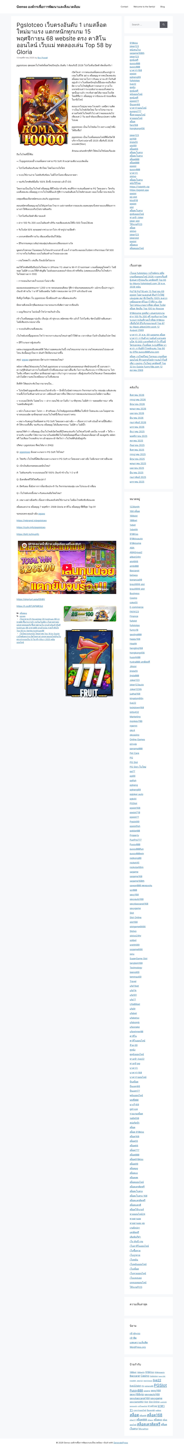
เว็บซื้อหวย (135, 1250)
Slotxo (133, 931)
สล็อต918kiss (136, 1159)
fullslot (133, 620)
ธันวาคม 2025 (137, 431)
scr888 (133, 890)
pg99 (132, 776)
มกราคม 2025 (137, 481)
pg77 (132, 771)
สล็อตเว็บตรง (136, 152)
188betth (141, 1372)
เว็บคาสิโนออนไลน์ (139, 1246)
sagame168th (137, 53)
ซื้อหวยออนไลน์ (137, 114)
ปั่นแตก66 (135, 104)
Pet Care (134, 753)
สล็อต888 (134, 159)
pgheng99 (135, 77)
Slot (132, 913)
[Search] (163, 24)
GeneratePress (121, 1442)
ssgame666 (136, 949)
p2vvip (133, 744)
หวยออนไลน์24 (137, 1214)
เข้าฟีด (133, 1338)
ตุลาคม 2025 (136, 440)
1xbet (133, 525)
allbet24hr (135, 557)
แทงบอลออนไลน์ (138, 1282)
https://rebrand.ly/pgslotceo (32, 520)
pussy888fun (137, 849)
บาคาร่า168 (136, 70)
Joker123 (135, 680)
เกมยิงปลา (135, 1227)
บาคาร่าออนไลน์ (138, 108)
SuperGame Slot (138, 958)
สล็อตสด (134, 1177)
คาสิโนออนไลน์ (137, 1040)
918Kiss (134, 534)
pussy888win (137, 853)
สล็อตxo (134, 244)
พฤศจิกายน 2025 (138, 436)
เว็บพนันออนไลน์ (138, 1264)
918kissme (135, 543)
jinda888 (134, 675)
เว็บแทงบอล (136, 1278)
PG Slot (134, 762)
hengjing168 (136, 648)
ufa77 (133, 999)
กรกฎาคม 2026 (138, 399)
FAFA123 (134, 611)
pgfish (133, 780)
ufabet (133, 1013)
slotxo (133, 176)
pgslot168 (135, 808)
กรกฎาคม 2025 (138, 454)
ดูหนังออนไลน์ (137, 214)
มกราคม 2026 (137, 427)
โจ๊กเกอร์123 (136, 224)
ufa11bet (134, 986)
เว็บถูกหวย (135, 1255)
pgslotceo (25, 452)
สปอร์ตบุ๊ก (134, 1122)
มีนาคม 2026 (136, 418)
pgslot (133, 73)
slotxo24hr (135, 935)
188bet (133, 520)
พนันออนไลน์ (136, 1095)
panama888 (136, 748)
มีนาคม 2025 (136, 472)
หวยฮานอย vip (137, 1223)
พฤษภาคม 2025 (138, 463)
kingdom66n (136, 698)
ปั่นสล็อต (134, 1081)
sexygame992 (137, 1402)
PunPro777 (136, 840)
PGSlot (133, 803)
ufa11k (133, 990)
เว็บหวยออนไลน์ (138, 1273)
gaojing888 (136, 634)
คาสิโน (133, 1036)
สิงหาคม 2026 (137, 395)
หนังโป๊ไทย (135, 183)
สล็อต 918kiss (137, 1132)
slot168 (134, 922)
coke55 (134, 602)
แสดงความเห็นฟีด (139, 1342)
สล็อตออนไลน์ (137, 248)
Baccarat (134, 570)
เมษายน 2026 (137, 413)
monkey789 (136, 721)
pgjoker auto (136, 794)
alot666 (134, 561)
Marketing (135, 716)
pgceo (25, 359)
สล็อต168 (134, 1136)
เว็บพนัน (134, 1259)
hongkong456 (137, 128)
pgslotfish (135, 826)
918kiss (134, 43)
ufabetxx (134, 1018)
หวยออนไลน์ (136, 118)
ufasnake (135, 1027)
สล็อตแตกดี (135, 1205)
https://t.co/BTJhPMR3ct (30, 606)
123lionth (135, 506)
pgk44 (133, 798)
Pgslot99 (134, 821)
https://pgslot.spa (139, 190)
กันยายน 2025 (137, 445)
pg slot (133, 197)
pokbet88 (135, 830)
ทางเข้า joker (136, 217)
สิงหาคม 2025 (137, 449)
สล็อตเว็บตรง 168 (138, 1196)
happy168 (135, 639)
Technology (136, 967)
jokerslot (134, 238)
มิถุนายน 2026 (137, 404)
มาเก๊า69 (134, 1104)
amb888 (134, 566)
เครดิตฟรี (134, 1232)
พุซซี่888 (134, 1100)
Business (134, 593)
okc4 (132, 730)
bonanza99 (136, 579)
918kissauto (136, 538)
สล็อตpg (23, 613)
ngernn (133, 725)
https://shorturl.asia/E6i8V (31, 599)
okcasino (134, 735)
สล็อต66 (134, 149)
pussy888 (135, 63)
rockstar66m (136, 867)
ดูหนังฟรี (134, 60)
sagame (134, 871)
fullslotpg (135, 80)
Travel (133, 981)
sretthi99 (135, 945)
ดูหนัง (132, 87)
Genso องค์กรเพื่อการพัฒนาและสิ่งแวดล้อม (48, 7)
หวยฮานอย (135, 1218)
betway (134, 575)
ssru (132, 954)
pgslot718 (135, 812)
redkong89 (135, 858)
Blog (162, 6)
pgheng (134, 785)
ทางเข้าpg (135, 1063)
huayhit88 (135, 657)
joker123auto (137, 684)
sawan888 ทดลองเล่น (141, 885)
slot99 (133, 145)
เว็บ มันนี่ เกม (136, 1241)
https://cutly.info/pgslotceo (31, 527)
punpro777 (135, 111)
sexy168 (134, 894)
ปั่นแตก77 (135, 1091)
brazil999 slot (137, 584)
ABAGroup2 (136, 552)
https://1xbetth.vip (139, 186)
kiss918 (134, 200)
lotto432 (134, 712)
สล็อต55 (134, 1141)
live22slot (135, 1385)
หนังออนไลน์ (136, 94)
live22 (133, 84)
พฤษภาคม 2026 (138, 408)
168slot (134, 516)
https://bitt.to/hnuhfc (28, 534)
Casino (133, 598)
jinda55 (134, 142)
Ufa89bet (135, 1004)
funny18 (134, 630)
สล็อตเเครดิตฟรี (137, 1200)
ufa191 (133, 995)
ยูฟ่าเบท (134, 1109)
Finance (134, 616)
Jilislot (133, 666)
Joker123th (136, 689)
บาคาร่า (134, 173)
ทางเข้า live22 (137, 1059)
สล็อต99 (134, 1164)
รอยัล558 (134, 1118)
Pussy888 (135, 844)
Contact (124, 6)
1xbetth (134, 529)
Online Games (137, 739)
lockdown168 (137, 707)
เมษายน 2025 (137, 468)
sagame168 (136, 876)
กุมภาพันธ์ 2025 (138, 477)
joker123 (134, 46)
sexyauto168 (136, 899)
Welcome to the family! (144, 6)
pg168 (133, 138)
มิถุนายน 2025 (137, 459)
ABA (132, 547)
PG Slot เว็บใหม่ (138, 767)
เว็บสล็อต (134, 1269)
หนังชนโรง (135, 49)
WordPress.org (138, 1347)
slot (132, 207)
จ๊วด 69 (134, 1045)
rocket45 (134, 862)
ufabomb (135, 1022)
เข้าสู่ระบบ (135, 1333)
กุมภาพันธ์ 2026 (138, 422)
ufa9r (133, 1008)
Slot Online (135, 917)
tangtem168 (136, 963)
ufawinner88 (136, 1031)
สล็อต (132, 121)
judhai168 (135, 693)
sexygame (135, 908)
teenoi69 (134, 972)
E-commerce (136, 607)
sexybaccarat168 (139, 903)
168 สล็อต (135, 511)
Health (133, 643)
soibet (133, 940)
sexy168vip (137, 1394)
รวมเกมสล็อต (136, 1113)
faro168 (134, 125)
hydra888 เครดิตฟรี (140, 662)
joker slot (135, 221)
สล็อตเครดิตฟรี (137, 1186)
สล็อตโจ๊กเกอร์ (137, 1209)
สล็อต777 (134, 1150)
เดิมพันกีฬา (135, 1237)
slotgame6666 (138, 926)
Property (134, 835)
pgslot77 (134, 101)
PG (131, 757)
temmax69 (135, 976)
